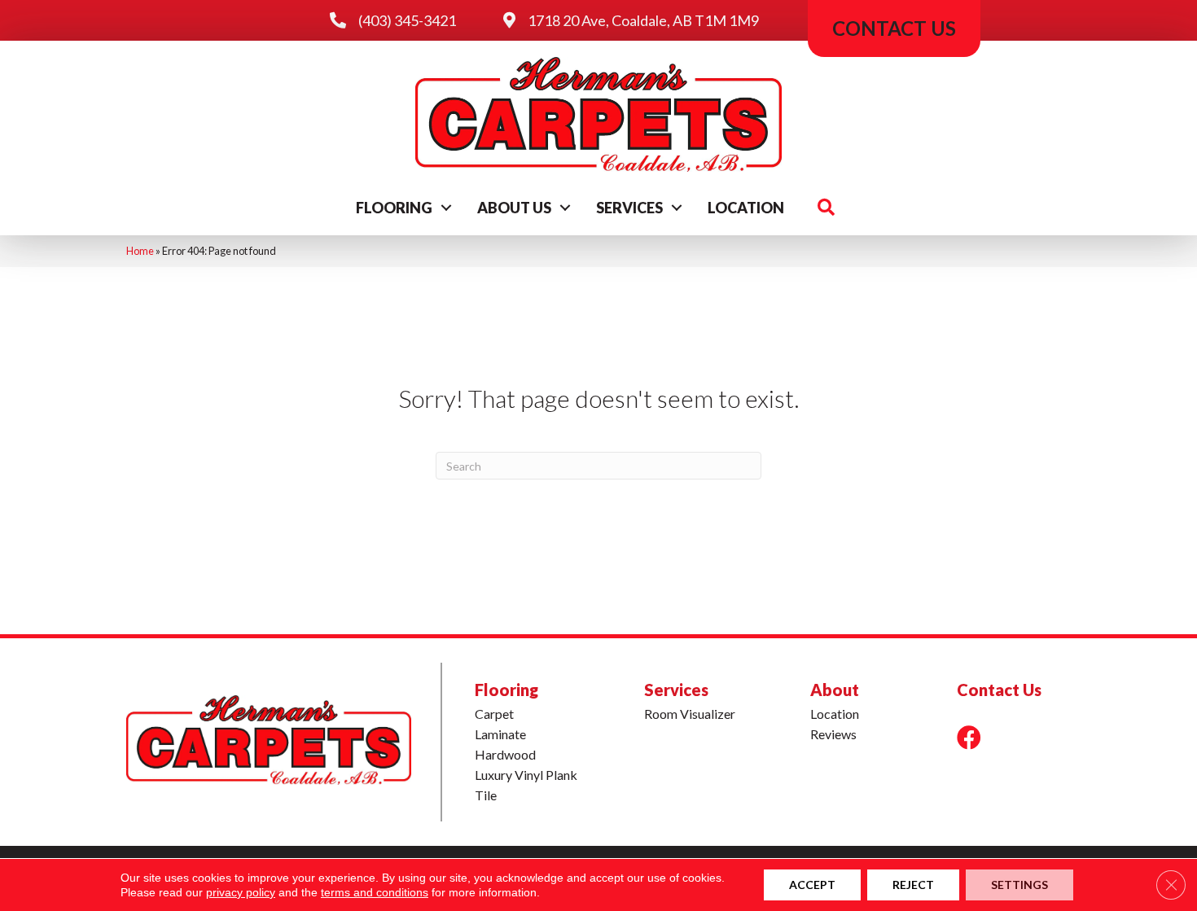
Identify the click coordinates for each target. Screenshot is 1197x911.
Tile (486, 795)
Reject (913, 884)
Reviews (833, 734)
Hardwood (505, 754)
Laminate (500, 734)
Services (629, 208)
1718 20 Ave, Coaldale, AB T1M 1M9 (643, 20)
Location (746, 208)
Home (140, 250)
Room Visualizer (689, 713)
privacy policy (240, 892)
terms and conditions (374, 892)
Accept (812, 884)
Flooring (394, 208)
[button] (446, 207)
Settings (1019, 884)
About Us (514, 208)
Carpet (494, 713)
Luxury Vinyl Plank (526, 774)
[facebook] (969, 737)
